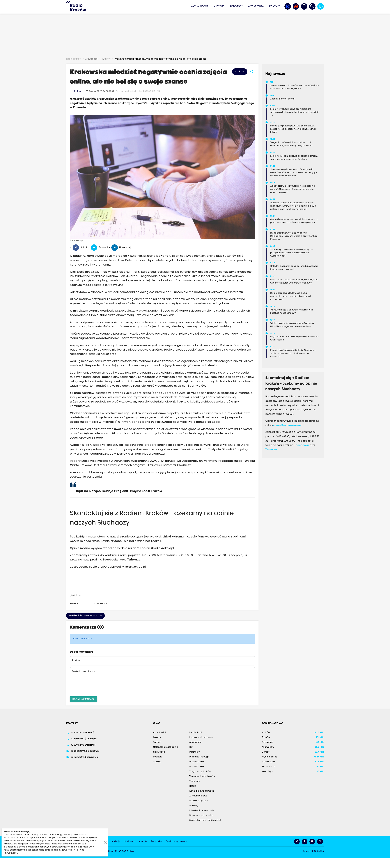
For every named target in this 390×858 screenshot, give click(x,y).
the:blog (193, 806)
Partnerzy (194, 752)
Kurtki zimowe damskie (201, 791)
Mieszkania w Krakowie (201, 810)
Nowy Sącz (159, 752)
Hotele (192, 786)
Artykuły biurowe (198, 796)
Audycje (218, 6)
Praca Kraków (196, 762)
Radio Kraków (74, 59)
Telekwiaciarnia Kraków (202, 776)
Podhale (157, 757)
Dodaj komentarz (83, 699)
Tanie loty (194, 781)
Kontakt (274, 6)
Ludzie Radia (196, 732)
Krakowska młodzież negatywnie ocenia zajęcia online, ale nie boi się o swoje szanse (160, 59)
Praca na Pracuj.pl (199, 757)
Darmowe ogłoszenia (201, 815)
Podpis (76, 660)
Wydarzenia (256, 6)
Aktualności (199, 6)
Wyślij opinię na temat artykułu (85, 615)
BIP (191, 747)
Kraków (106, 59)
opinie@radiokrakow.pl (158, 548)
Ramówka (156, 841)
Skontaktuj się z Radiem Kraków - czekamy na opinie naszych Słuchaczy (291, 383)
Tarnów (157, 742)
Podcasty (236, 6)
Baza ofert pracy (198, 801)
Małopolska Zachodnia (165, 747)
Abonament (195, 742)
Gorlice (157, 762)
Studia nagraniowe (176, 841)
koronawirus (100, 604)
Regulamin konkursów (201, 737)
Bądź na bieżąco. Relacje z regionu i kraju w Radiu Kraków (119, 491)
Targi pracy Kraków (200, 771)
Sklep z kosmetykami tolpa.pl (205, 820)
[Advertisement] (195, 36)
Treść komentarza (83, 671)
